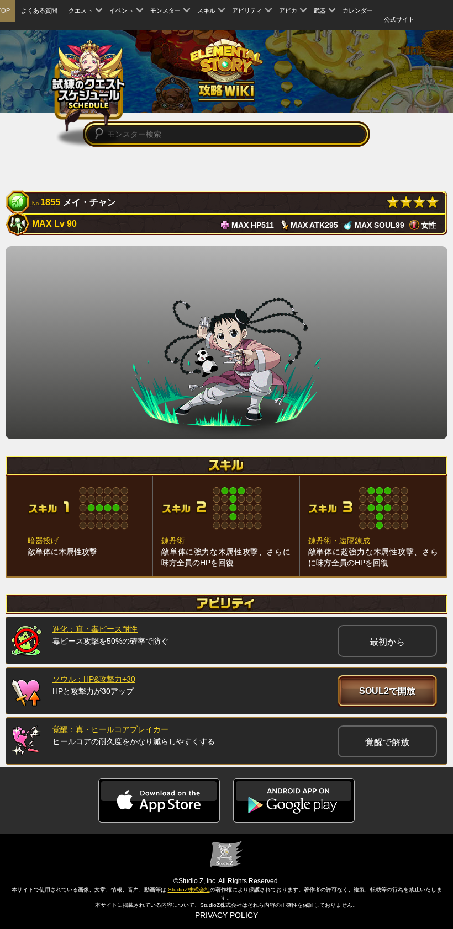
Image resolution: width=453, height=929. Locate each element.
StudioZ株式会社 (189, 890)
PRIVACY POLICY (226, 915)
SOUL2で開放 (387, 691)
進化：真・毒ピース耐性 (95, 628)
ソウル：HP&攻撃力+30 (93, 679)
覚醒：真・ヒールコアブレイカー (110, 729)
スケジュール (88, 87)
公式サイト (399, 19)
